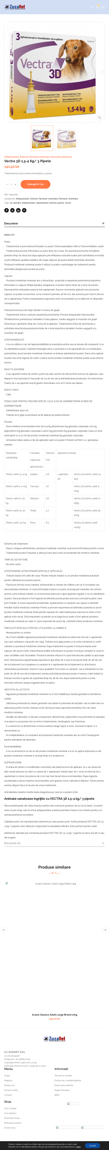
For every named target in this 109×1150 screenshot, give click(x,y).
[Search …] (92, 7)
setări (78, 1147)
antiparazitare (28, 203)
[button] (99, 117)
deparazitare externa (46, 203)
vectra (68, 203)
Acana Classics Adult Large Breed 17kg (54, 1015)
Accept (92, 1145)
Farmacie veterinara (39, 157)
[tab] (54, 223)
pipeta (60, 203)
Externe (24, 157)
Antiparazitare (11, 157)
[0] (97, 7)
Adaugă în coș (35, 184)
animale (17, 203)
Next (102, 72)
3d (11, 203)
